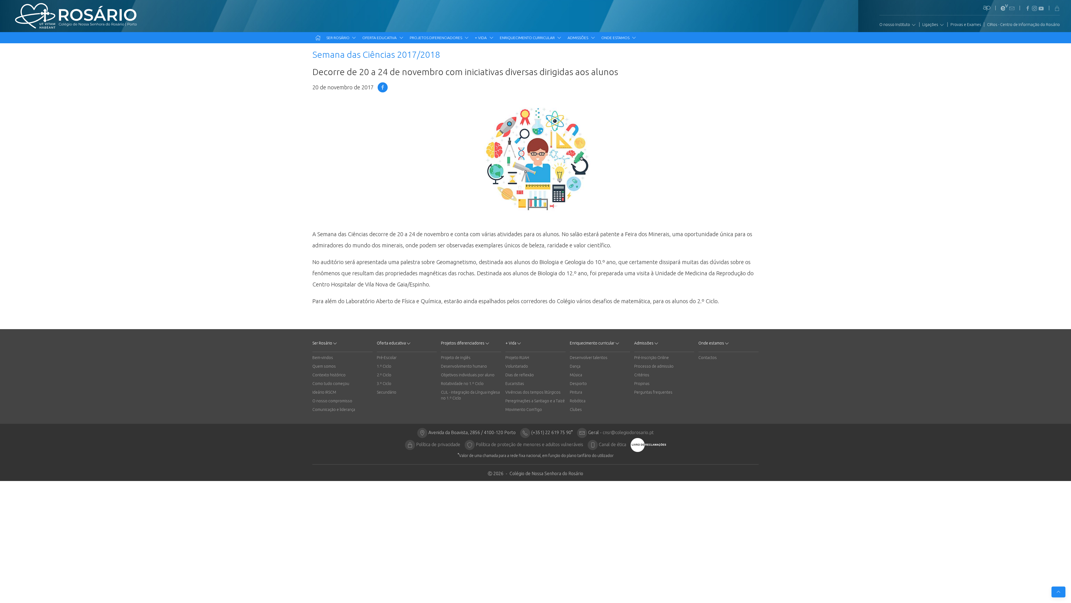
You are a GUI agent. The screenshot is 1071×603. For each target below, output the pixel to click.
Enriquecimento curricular (528, 37)
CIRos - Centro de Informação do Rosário (1023, 24)
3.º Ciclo (384, 383)
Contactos (707, 357)
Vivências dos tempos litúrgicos (533, 392)
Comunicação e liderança (333, 409)
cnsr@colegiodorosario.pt (628, 432)
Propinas (642, 383)
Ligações (930, 24)
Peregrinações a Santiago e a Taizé (535, 401)
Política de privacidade (438, 444)
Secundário (386, 392)
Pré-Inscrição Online (651, 357)
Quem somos (324, 366)
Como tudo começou (330, 383)
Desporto (578, 383)
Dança (575, 366)
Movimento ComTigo (523, 409)
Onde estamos (615, 37)
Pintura (576, 392)
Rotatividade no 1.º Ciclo (462, 383)
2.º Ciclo (384, 375)
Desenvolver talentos (588, 357)
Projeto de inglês (456, 357)
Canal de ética (612, 444)
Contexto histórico (329, 375)
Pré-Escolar (387, 357)
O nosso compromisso (332, 401)
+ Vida (481, 37)
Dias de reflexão (519, 375)
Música (576, 375)
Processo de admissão (654, 366)
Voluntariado (516, 366)
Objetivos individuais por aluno (468, 375)
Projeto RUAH (517, 357)
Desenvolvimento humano (464, 366)
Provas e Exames (966, 24)
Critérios (641, 375)
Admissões (578, 37)
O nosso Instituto (895, 24)
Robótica (577, 401)
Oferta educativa (379, 37)
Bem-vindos (322, 357)
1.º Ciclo (384, 366)
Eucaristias (514, 383)
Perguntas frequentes (653, 392)
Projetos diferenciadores (436, 37)
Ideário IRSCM (324, 392)
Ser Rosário (338, 37)
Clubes (576, 409)
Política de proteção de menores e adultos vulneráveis (529, 444)
